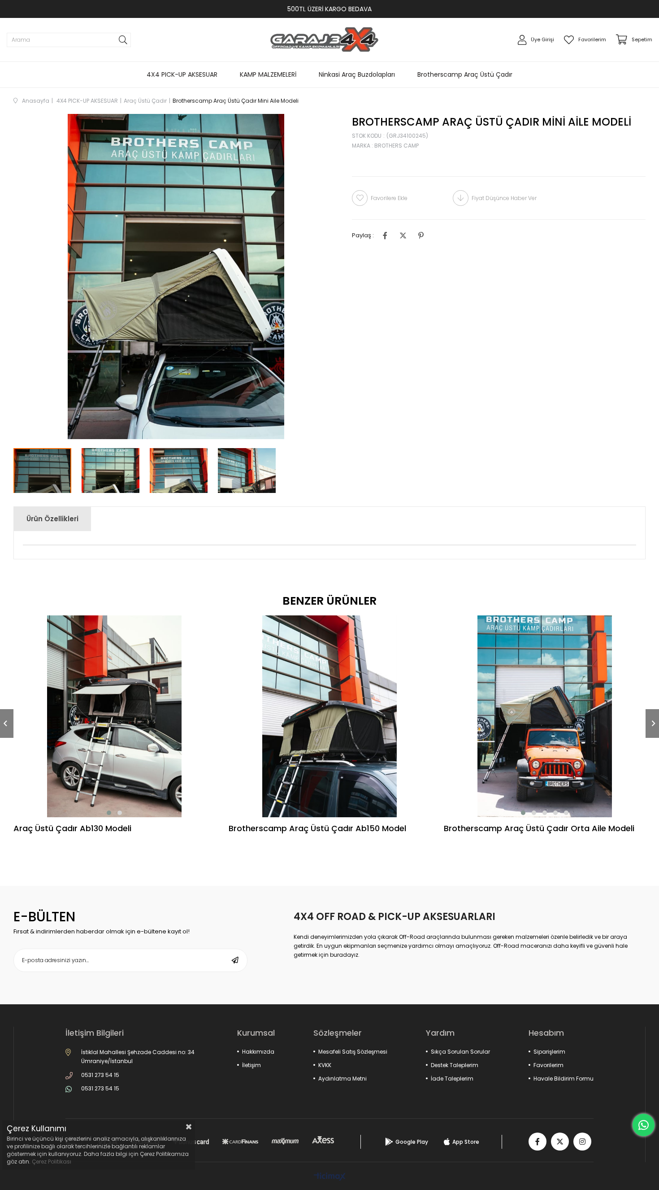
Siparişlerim (549, 1051)
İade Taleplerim (452, 1078)
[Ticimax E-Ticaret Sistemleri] (330, 1177)
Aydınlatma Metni (342, 1078)
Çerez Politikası (51, 1161)
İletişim (251, 1065)
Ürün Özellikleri (52, 518)
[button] (109, 812)
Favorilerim (548, 1065)
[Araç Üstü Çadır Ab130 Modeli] (114, 716)
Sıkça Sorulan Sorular (460, 1051)
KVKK (324, 1065)
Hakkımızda (258, 1051)
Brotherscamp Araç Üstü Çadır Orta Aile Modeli (539, 829)
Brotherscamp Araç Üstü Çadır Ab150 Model (317, 829)
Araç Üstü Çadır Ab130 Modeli (72, 829)
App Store (465, 1142)
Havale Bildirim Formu (563, 1078)
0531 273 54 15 (100, 1075)
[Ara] (123, 40)
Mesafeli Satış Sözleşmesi (352, 1051)
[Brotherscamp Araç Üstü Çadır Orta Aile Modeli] (545, 716)
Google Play (411, 1142)
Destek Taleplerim (454, 1065)
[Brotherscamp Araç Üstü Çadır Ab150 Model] (329, 716)
